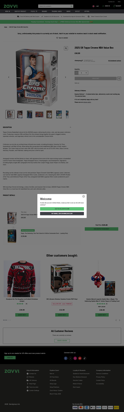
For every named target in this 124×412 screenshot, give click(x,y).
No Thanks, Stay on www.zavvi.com (62, 213)
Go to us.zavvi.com (62, 209)
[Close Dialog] (84, 196)
